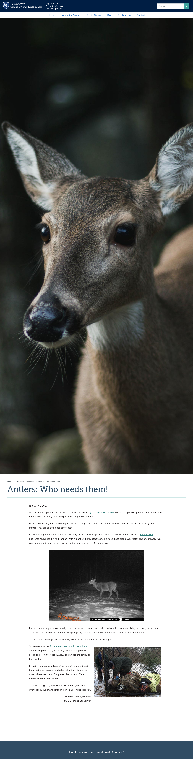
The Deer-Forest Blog (25, 481)
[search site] (186, 6)
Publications (124, 15)
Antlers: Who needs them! (49, 481)
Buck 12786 (146, 534)
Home (51, 15)
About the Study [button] (70, 15)
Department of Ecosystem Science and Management (54, 6)
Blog (109, 15)
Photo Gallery (94, 15)
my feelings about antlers (101, 512)
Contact (141, 15)
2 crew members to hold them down (68, 646)
